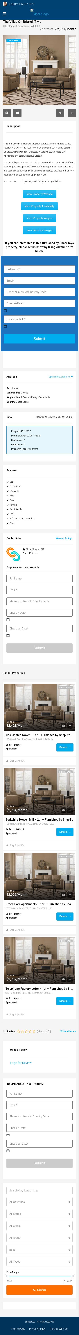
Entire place (65, 687)
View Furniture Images (40, 230)
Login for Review (21, 1063)
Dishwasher (15, 486)
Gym (12, 495)
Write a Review (68, 1031)
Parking (13, 505)
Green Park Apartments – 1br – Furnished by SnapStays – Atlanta (39, 904)
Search (41, 1289)
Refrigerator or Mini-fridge (22, 518)
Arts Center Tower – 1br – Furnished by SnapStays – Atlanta (39, 735)
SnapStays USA (17, 761)
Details (63, 747)
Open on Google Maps (59, 376)
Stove (12, 523)
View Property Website (39, 194)
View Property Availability (39, 206)
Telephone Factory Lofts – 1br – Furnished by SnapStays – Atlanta (39, 988)
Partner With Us (59, 1328)
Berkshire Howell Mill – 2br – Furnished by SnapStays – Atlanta (39, 819)
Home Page (18, 1328)
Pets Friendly (16, 509)
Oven (12, 500)
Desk (12, 482)
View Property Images (39, 218)
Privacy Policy (37, 1328)
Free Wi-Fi (14, 491)
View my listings (64, 538)
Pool (12, 514)
